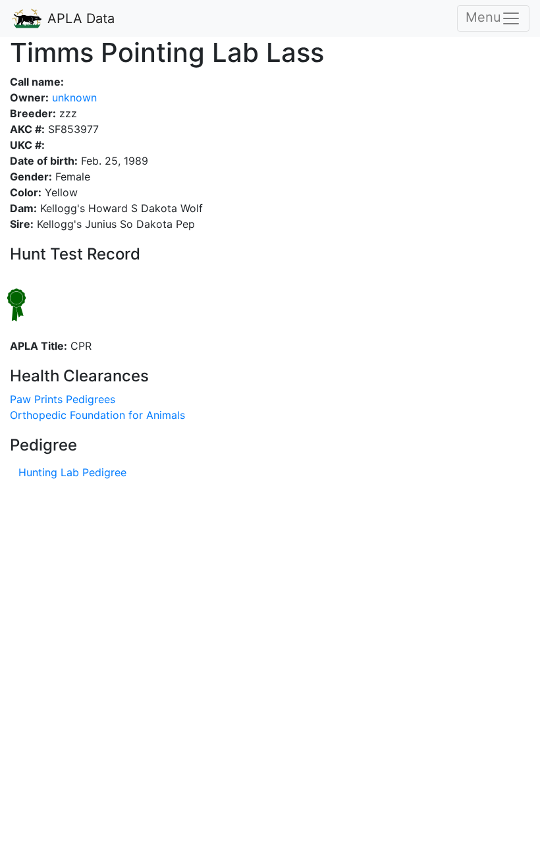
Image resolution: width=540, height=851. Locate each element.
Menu (483, 17)
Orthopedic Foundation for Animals (97, 415)
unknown (73, 97)
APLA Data (79, 18)
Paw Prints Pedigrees (62, 399)
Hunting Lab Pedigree (72, 472)
